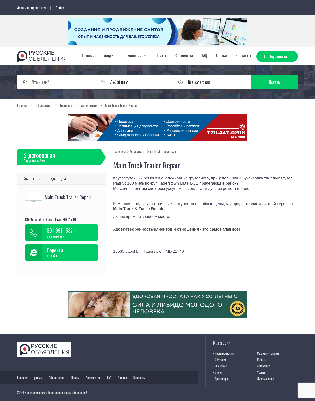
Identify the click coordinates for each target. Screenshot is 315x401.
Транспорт (119, 151)
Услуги (108, 55)
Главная (88, 55)
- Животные (262, 366)
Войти (60, 8)
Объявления (132, 55)
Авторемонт (137, 151)
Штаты (160, 55)
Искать (274, 82)
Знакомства (184, 55)
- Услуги (260, 372)
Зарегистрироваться (31, 8)
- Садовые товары (267, 353)
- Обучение (220, 359)
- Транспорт (220, 379)
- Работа (260, 359)
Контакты (243, 55)
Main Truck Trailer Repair (162, 151)
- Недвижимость (223, 353)
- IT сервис (220, 366)
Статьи (221, 55)
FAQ (204, 55)
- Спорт (217, 372)
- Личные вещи (264, 379)
